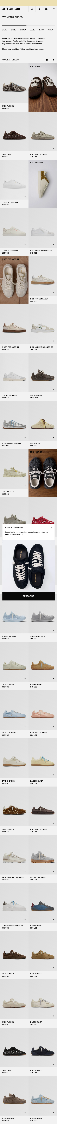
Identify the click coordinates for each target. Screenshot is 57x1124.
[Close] (51, 527)
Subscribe (28, 596)
